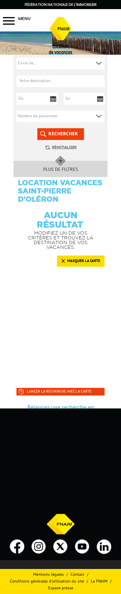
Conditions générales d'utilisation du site (47, 581)
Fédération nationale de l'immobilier (61, 4)
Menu (24, 18)
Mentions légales (48, 574)
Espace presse (60, 588)
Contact (77, 574)
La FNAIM (99, 581)
